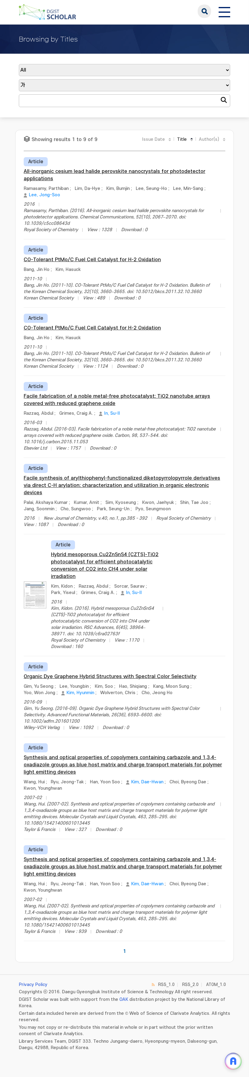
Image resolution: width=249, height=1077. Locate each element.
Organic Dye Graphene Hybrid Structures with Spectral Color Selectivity (110, 676)
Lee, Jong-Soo (44, 195)
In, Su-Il (112, 413)
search (204, 11)
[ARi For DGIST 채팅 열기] (233, 1061)
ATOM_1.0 (216, 984)
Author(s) (209, 139)
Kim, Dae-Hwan (147, 782)
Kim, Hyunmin (80, 692)
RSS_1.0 (166, 984)
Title (182, 139)
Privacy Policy (33, 984)
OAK (123, 999)
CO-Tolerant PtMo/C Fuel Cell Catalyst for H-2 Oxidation (92, 259)
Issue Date (153, 139)
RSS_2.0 (190, 984)
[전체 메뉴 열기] (224, 11)
